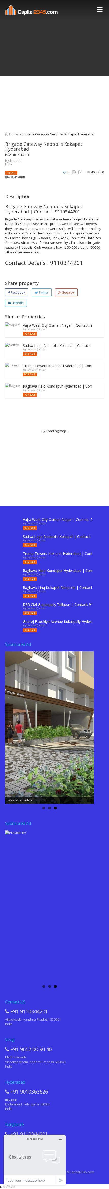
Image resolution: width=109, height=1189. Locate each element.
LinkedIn (17, 303)
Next (87, 726)
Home (13, 134)
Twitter (43, 292)
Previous (11, 726)
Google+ (67, 292)
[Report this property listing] (80, 172)
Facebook (17, 292)
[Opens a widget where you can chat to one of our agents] (35, 1160)
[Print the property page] (74, 172)
